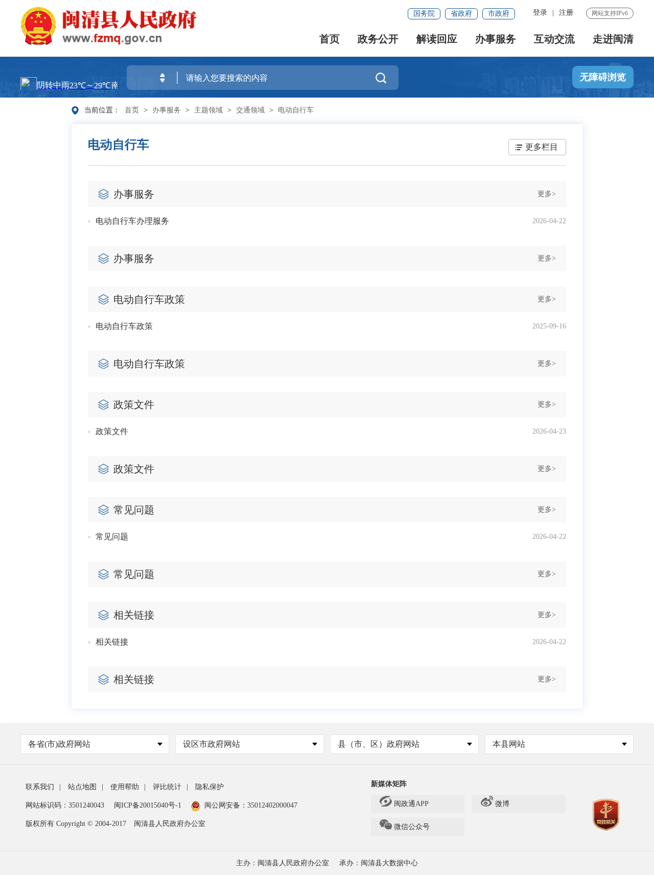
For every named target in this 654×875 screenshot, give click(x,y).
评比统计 (167, 787)
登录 (540, 12)
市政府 (498, 13)
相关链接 (112, 641)
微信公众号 (412, 827)
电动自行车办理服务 (132, 221)
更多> (547, 194)
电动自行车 (296, 110)
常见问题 (112, 536)
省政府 (461, 13)
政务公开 (378, 39)
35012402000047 (272, 805)
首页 (329, 39)
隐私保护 (209, 787)
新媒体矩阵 (389, 784)
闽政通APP (411, 804)
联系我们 (40, 787)
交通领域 (250, 110)
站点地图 (82, 787)
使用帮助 (124, 787)
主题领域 (208, 110)
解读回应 (436, 39)
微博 (502, 804)
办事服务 (495, 39)
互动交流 (554, 39)
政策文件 (112, 431)
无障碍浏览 (603, 77)
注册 (566, 12)
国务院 (424, 13)
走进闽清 (613, 39)
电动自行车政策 (124, 326)
